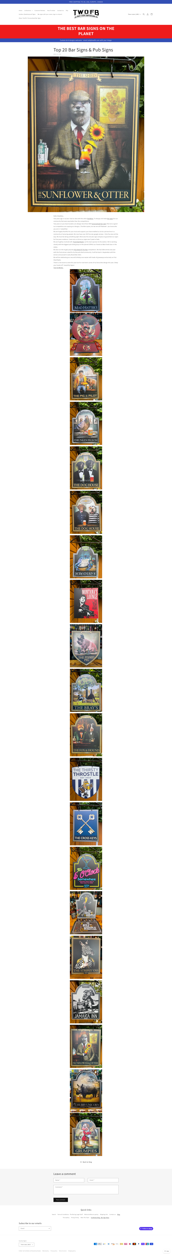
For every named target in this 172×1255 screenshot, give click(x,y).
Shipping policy (72, 1250)
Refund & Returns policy (91, 1214)
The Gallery (66, 1217)
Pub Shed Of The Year (81, 250)
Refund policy (45, 1250)
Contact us (112, 1214)
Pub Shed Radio (78, 242)
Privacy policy (54, 1250)
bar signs (110, 219)
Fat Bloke (90, 219)
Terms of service (63, 1250)
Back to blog (87, 1162)
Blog (118, 1214)
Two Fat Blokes (58, 268)
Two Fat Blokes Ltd (26, 1250)
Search (54, 1214)
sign (104, 224)
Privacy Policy (75, 1217)
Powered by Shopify (36, 1250)
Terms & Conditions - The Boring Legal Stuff (70, 1214)
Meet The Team (85, 1217)
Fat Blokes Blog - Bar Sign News (100, 1217)
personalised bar (97, 224)
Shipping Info (104, 1214)
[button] (28, 10)
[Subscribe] (49, 1228)
